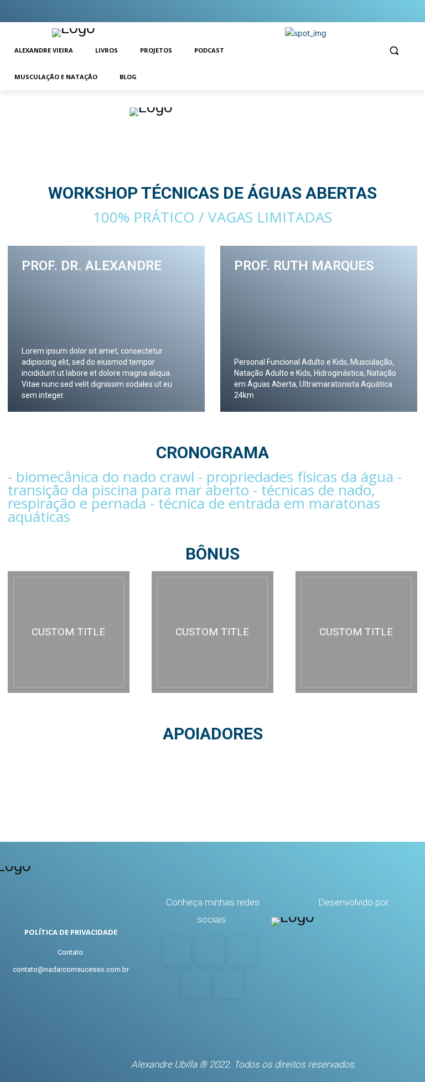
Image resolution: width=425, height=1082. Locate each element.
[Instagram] (342, 11)
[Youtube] (320, 11)
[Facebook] (364, 11)
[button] (394, 51)
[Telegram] (386, 11)
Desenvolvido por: (354, 902)
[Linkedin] (408, 11)
